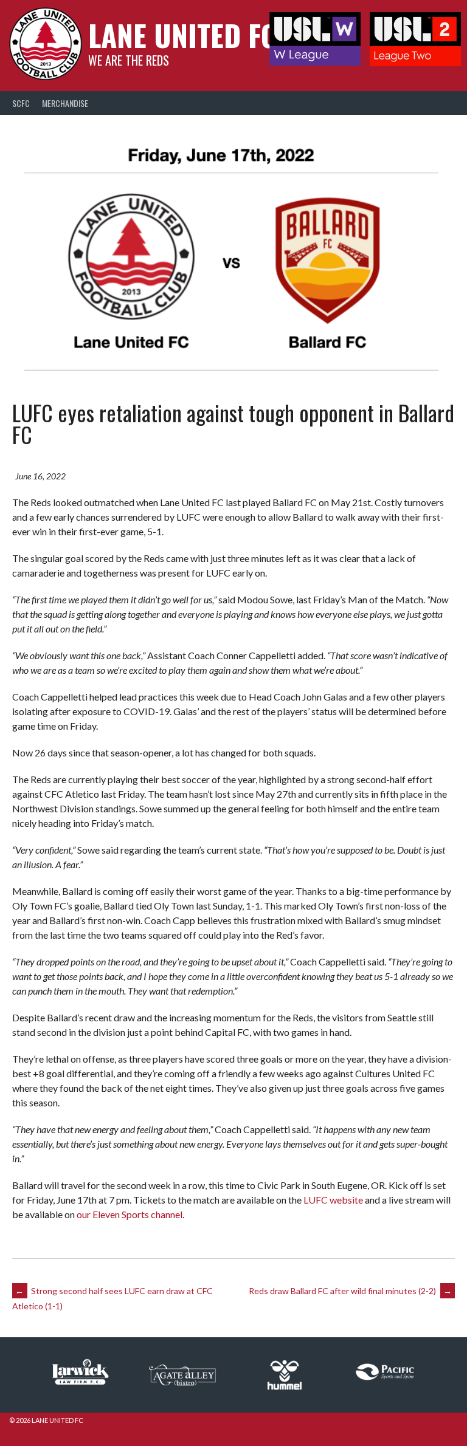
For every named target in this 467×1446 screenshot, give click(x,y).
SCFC (21, 103)
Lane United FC (182, 35)
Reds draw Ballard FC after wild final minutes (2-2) (350, 1291)
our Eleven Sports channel (129, 1214)
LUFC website (333, 1199)
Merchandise (65, 103)
